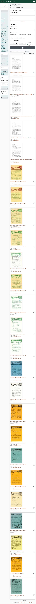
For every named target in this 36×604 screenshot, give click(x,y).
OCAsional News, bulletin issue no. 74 (18, 442)
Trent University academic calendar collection (4, 19)
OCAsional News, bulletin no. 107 (17, 573)
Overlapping (30, 44)
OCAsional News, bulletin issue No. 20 (18, 181)
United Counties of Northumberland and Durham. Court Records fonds (4, 34)
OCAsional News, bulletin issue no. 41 (18, 355)
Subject (2, 77)
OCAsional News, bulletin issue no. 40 (18, 333)
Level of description (3, 84)
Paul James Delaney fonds (4, 51)
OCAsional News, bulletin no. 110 (17, 595)
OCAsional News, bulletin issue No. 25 (18, 246)
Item (4, 89)
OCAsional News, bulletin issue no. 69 (18, 421)
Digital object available (22, 34)
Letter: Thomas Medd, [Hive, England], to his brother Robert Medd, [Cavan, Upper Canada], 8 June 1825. (21, 159)
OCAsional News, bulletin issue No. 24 (18, 225)
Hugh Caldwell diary (4, 43)
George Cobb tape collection (4, 29)
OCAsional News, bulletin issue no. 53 (18, 399)
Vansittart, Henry (4, 59)
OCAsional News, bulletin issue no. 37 (18, 312)
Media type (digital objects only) (3, 92)
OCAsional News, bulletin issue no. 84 (18, 530)
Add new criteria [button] (13, 24)
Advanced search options (15, 10)
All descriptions (22, 38)
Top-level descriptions (15, 38)
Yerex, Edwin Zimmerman (4, 61)
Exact (29, 45)
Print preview (13, 51)
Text (4, 98)
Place (2, 67)
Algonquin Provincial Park (4, 74)
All (1, 11)
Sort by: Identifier (24, 53)
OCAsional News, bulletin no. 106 (17, 551)
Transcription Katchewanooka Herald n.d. (19, 72)
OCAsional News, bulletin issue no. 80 (18, 464)
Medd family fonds (4, 23)
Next (31, 602)
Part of (2, 9)
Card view (22, 51)
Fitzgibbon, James (4, 64)
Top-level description (13, 28)
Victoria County (4, 72)
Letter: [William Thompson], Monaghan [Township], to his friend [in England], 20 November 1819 (21, 94)
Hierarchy (18, 51)
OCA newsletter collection (4, 14)
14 (29, 602)
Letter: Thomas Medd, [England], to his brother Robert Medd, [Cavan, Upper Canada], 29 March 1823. (21, 137)
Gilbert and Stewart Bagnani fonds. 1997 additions (4, 47)
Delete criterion (22, 21)
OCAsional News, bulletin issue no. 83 (18, 508)
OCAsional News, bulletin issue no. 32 (18, 290)
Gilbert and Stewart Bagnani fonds (4, 39)
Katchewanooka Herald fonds (4, 26)
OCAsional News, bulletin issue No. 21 (18, 203)
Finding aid (29, 34)
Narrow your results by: (4, 5)
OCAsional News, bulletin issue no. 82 (18, 486)
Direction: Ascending (32, 53)
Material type (4, 80)
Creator (2, 54)
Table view (27, 51)
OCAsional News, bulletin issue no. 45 (18, 377)
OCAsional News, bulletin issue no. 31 (18, 268)
